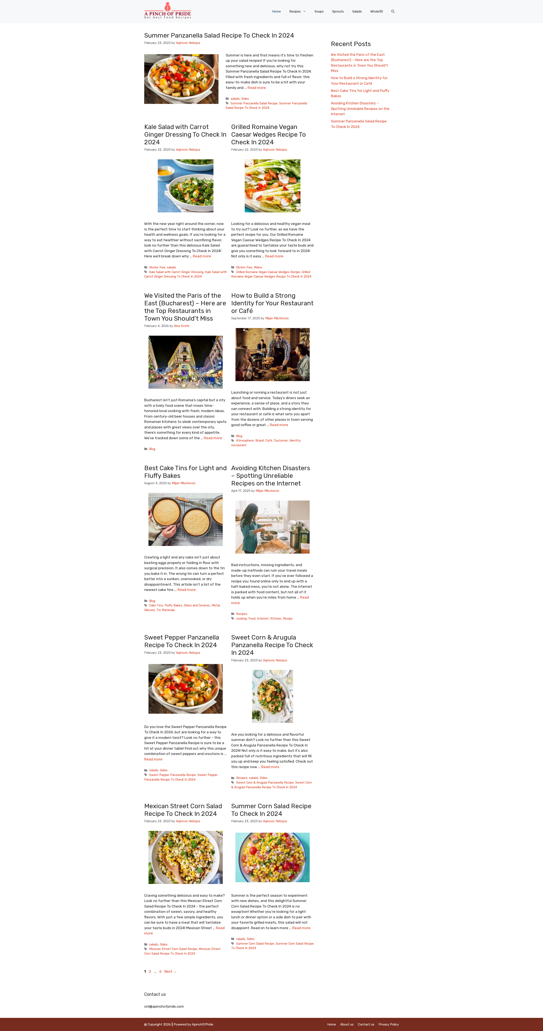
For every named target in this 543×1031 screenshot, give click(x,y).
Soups (319, 11)
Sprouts (338, 11)
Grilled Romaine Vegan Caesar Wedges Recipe (268, 272)
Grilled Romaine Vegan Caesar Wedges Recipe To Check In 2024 (268, 134)
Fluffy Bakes (173, 605)
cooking (241, 618)
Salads (357, 11)
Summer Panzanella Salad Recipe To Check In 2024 (219, 35)
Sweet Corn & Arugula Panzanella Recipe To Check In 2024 (272, 645)
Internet (263, 618)
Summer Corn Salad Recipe (255, 943)
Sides (245, 99)
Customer (281, 440)
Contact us (366, 1024)
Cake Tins (156, 605)
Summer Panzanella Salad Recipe (254, 103)
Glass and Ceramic (197, 605)
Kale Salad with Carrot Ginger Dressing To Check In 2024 (185, 134)
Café (268, 440)
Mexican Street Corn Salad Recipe (173, 949)
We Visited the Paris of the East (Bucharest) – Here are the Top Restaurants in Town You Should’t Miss (185, 307)
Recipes (295, 11)
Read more (257, 88)
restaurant (238, 445)
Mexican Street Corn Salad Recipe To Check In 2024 (183, 810)
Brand (259, 440)
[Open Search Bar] (393, 11)
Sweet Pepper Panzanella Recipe (172, 775)
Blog (152, 449)
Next (170, 971)
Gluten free (157, 267)
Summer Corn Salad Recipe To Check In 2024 (271, 810)
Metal (216, 605)
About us (347, 1024)
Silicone (149, 610)
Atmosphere (245, 440)
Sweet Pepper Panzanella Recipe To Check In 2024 (181, 641)
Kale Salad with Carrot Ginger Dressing (176, 272)
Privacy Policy (389, 1024)
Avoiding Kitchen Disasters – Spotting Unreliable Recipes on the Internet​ (270, 475)
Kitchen (275, 618)
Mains (258, 267)
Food (251, 618)
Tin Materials (166, 610)
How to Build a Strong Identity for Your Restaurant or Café (272, 303)
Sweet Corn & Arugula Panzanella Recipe (265, 782)
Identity (294, 440)
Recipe (287, 618)
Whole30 (376, 11)
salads (235, 99)
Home (276, 11)
